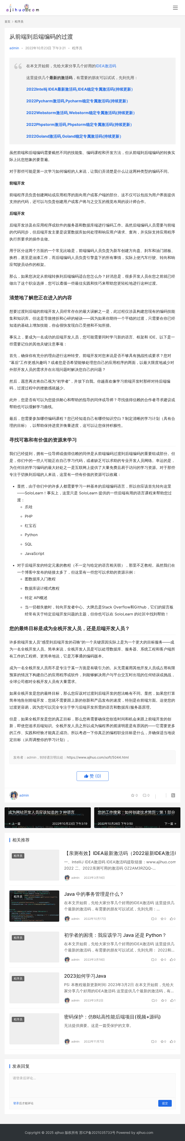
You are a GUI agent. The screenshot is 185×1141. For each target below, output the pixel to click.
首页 (7, 21)
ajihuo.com (144, 1132)
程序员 (77, 48)
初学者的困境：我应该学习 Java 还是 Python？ (115, 935)
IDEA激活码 (106, 65)
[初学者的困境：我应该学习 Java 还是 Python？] (34, 947)
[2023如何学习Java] (34, 987)
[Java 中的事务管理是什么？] (34, 905)
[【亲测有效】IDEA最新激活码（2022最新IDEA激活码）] (34, 865)
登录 (16, 1103)
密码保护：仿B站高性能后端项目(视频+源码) (112, 1017)
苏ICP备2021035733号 (97, 1132)
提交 (165, 1103)
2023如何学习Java (85, 976)
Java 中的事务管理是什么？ (94, 894)
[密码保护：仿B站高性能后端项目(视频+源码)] (34, 1028)
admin (14, 48)
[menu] (175, 7)
